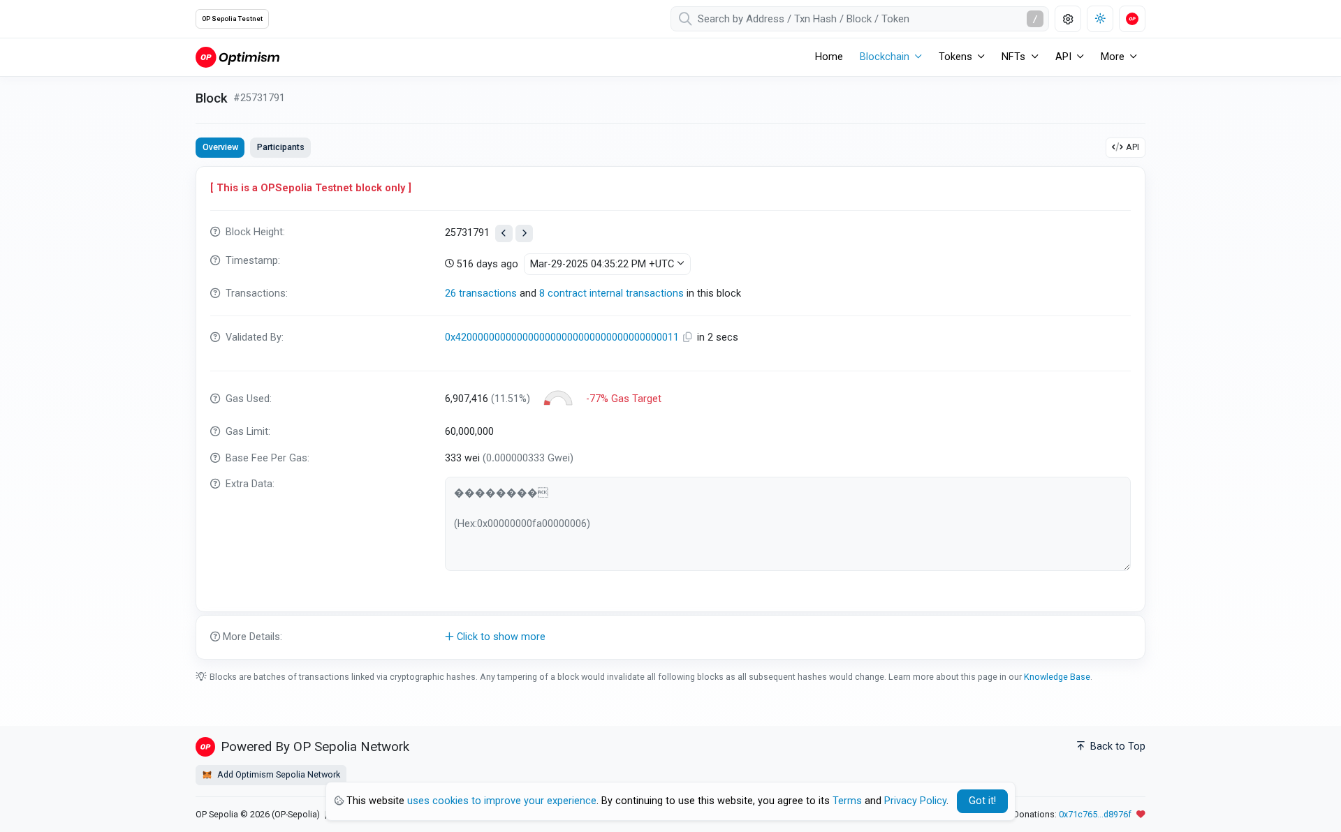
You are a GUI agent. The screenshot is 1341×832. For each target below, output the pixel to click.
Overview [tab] (220, 147)
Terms (847, 801)
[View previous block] (504, 233)
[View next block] (524, 233)
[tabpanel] (670, 413)
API (1132, 147)
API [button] (1063, 57)
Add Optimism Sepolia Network (277, 774)
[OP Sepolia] (237, 57)
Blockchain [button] (884, 57)
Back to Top (1116, 746)
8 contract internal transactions (611, 293)
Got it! (982, 801)
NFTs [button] (1013, 57)
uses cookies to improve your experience (501, 801)
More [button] (1112, 57)
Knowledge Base (1057, 676)
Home (829, 57)
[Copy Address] (689, 337)
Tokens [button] (955, 57)
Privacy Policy (915, 801)
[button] (670, 637)
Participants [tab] (281, 147)
